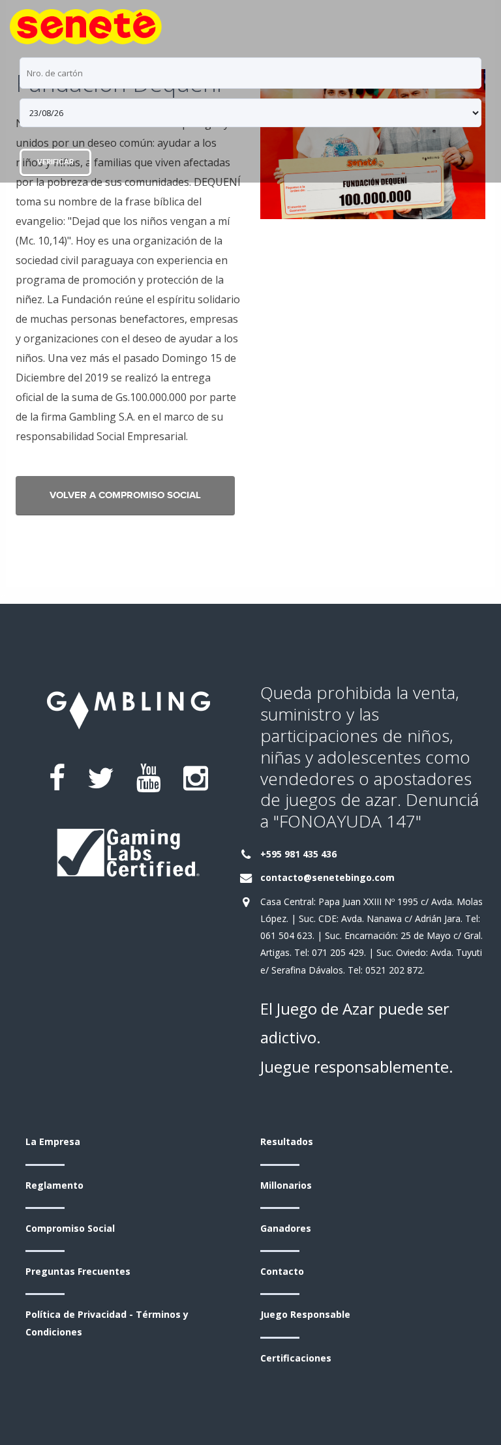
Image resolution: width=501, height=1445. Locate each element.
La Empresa (52, 1141)
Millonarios (286, 1185)
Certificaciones (295, 1358)
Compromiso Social (70, 1228)
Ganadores (285, 1228)
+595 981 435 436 (298, 854)
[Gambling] (86, 23)
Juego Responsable (305, 1314)
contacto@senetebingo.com (327, 877)
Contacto (282, 1271)
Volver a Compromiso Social (125, 495)
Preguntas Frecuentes (77, 1271)
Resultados (286, 1141)
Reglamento (54, 1185)
